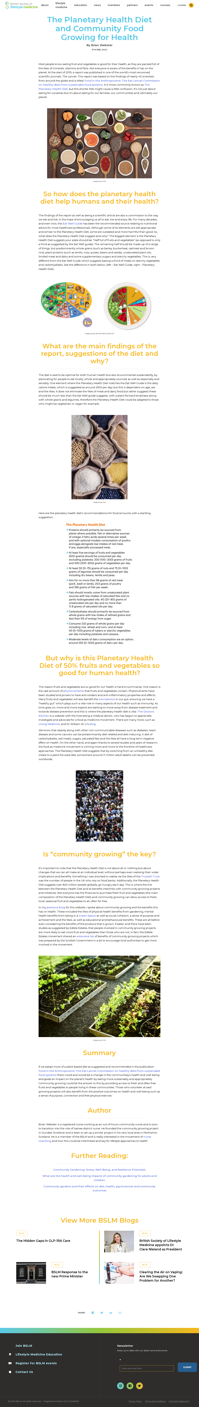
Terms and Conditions (155, 1401)
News (97, 5)
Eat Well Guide (72, 223)
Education (80, 5)
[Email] (147, 1361)
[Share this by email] (120, 1312)
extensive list (85, 936)
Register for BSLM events (36, 1363)
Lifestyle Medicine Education (39, 1354)
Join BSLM (24, 1345)
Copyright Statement (179, 1401)
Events (149, 5)
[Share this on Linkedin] (111, 1312)
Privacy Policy (135, 1401)
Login (181, 5)
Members (114, 5)
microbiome (107, 699)
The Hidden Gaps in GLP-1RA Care (43, 1241)
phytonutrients (73, 691)
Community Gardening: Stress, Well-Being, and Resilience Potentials (99, 1169)
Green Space (87, 915)
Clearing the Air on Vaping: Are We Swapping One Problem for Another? (161, 1276)
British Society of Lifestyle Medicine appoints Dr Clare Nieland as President (160, 1245)
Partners (132, 5)
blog (92, 724)
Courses (165, 5)
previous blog (56, 907)
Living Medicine (49, 724)
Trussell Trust (150, 876)
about (45, 5)
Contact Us (24, 1372)
